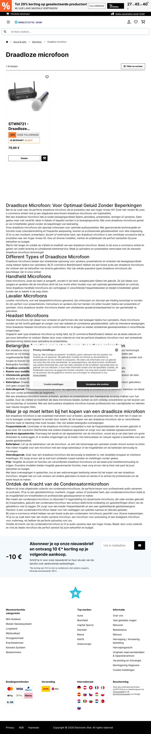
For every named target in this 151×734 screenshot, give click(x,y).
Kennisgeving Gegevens (126, 665)
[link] (28, 96)
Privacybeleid (118, 692)
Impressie (33, 727)
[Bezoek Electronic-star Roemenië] (85, 701)
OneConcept (84, 643)
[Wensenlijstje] (136, 22)
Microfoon (37, 42)
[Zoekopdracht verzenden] (5, 31)
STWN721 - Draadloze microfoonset (20, 126)
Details (24, 158)
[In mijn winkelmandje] (44, 158)
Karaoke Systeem (15, 647)
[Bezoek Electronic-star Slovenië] (79, 708)
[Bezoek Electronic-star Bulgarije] (91, 701)
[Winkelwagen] (143, 22)
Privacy (10, 727)
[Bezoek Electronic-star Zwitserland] (91, 687)
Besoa (80, 634)
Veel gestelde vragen (124, 620)
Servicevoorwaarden (121, 694)
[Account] (129, 22)
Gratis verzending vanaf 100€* (130, 14)
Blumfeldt (82, 620)
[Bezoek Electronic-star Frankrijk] (97, 687)
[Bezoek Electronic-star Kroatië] (79, 701)
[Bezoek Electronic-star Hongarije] (97, 694)
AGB (21, 727)
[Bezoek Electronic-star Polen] (102, 694)
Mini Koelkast (13, 619)
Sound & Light (20, 42)
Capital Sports (85, 625)
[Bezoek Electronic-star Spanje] (79, 694)
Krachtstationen (14, 642)
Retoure (117, 634)
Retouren (118, 625)
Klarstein (82, 629)
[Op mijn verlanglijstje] (47, 77)
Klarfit (80, 639)
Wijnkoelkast (13, 633)
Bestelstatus (120, 629)
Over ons (118, 615)
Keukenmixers (13, 652)
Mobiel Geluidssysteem (19, 623)
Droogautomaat (15, 638)
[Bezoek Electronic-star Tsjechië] (91, 694)
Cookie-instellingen (123, 669)
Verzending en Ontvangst (127, 660)
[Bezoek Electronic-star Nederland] (97, 701)
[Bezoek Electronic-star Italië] (102, 687)
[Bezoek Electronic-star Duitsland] (79, 687)
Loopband (11, 628)
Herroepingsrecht (122, 647)
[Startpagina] (9, 42)
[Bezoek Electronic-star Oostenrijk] (85, 687)
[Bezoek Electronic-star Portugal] (102, 701)
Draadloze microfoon (57, 42)
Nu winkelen (114, 6)
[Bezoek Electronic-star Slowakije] (85, 694)
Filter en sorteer (134, 66)
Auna (80, 615)
